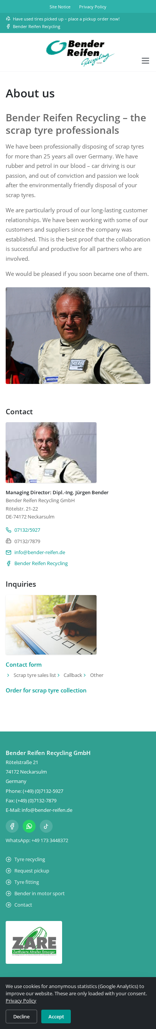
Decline (21, 1016)
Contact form (24, 664)
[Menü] (145, 61)
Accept (56, 1016)
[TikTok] (46, 826)
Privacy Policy (21, 1000)
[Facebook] (12, 826)
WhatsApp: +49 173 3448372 (37, 840)
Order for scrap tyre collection (46, 690)
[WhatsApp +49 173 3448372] (29, 826)
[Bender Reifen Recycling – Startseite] (78, 53)
